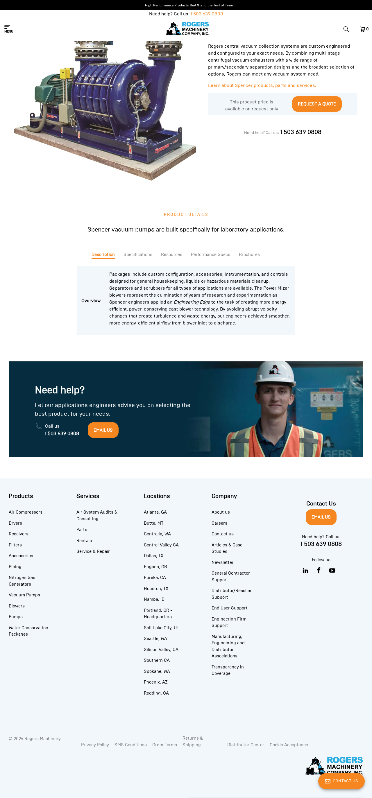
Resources (171, 254)
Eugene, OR (155, 566)
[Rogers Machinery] (187, 29)
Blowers (17, 606)
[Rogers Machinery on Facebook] (319, 570)
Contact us (223, 534)
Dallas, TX (153, 555)
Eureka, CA (155, 577)
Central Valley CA (161, 545)
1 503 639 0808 (207, 14)
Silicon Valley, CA (161, 649)
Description (103, 254)
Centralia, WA (157, 534)
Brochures (249, 254)
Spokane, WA (157, 671)
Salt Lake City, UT (161, 627)
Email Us (321, 517)
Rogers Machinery (42, 738)
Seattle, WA (155, 638)
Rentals (84, 540)
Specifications (138, 254)
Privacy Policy (95, 744)
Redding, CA (156, 693)
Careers (219, 523)
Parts (81, 529)
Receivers (18, 534)
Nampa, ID (154, 599)
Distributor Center (245, 744)
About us (221, 512)
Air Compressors (25, 512)
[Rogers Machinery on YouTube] (332, 570)
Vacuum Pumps (24, 595)
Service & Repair (93, 551)
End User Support (230, 608)
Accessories (21, 555)
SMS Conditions (131, 744)
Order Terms (164, 744)
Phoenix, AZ (156, 682)
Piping (15, 566)
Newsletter (223, 562)
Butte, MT (153, 523)
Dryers (15, 523)
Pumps (16, 616)
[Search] (348, 29)
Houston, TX (156, 588)
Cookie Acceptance (289, 744)
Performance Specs (210, 254)
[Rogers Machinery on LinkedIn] (306, 570)
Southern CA (157, 660)
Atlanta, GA (155, 512)
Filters (15, 545)
